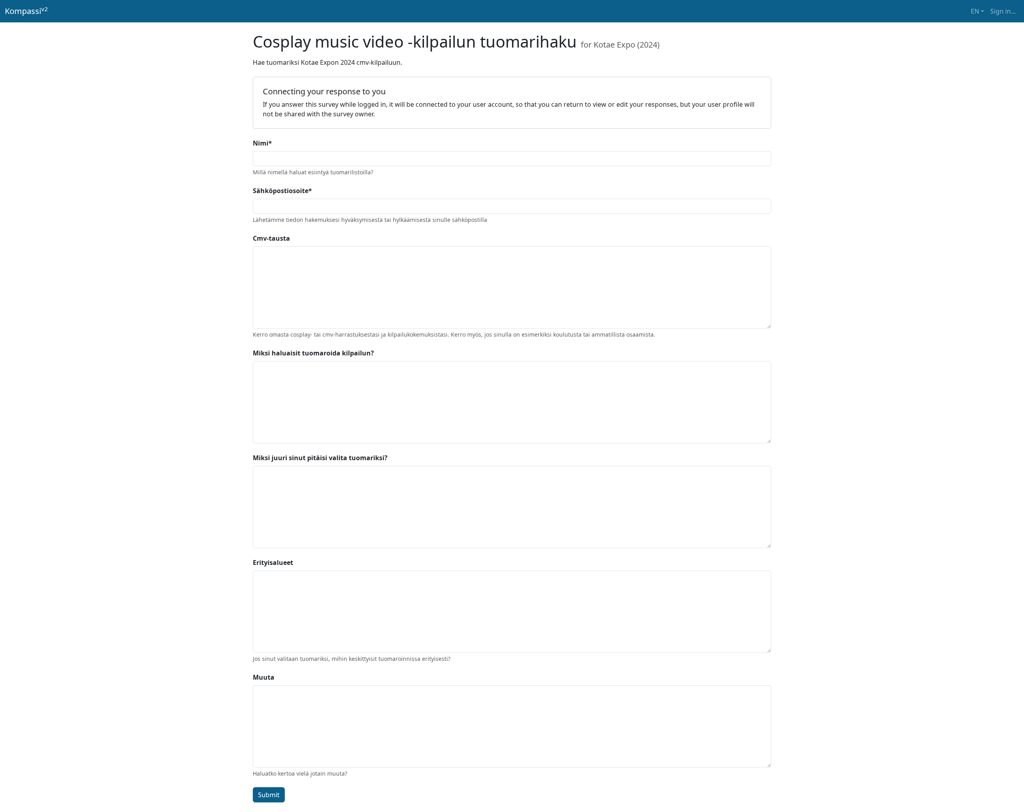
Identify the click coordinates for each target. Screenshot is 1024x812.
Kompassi (26, 11)
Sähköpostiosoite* (282, 190)
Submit (269, 794)
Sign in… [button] (1003, 11)
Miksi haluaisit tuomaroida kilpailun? (313, 353)
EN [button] (975, 11)
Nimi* (262, 143)
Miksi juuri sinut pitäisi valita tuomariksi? (320, 457)
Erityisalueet (273, 562)
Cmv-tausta (271, 238)
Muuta (263, 677)
